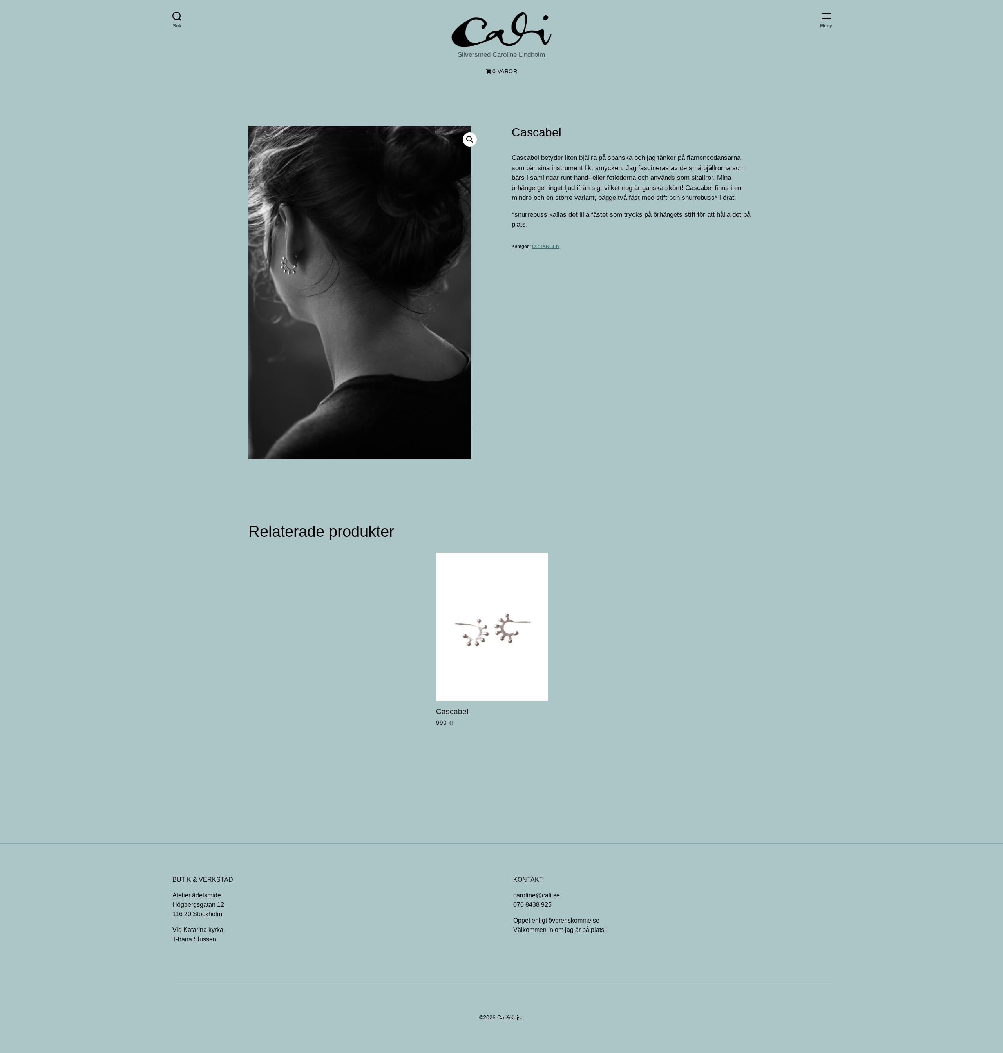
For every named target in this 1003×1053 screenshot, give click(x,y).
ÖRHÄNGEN (545, 246)
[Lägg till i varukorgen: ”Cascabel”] (440, 736)
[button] (470, 139)
